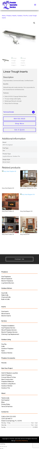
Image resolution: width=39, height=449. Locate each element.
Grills (3, 346)
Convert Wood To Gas (8, 377)
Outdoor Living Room (8, 384)
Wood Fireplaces (6, 279)
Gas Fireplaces (6, 277)
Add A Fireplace (6, 375)
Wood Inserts (5, 314)
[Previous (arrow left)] (0, 448)
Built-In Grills (5, 299)
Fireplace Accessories (8, 358)
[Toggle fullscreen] (2, 446)
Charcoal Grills (6, 297)
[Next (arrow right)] (2, 448)
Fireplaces (4, 272)
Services (4, 321)
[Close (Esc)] (6, 446)
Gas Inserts (5, 311)
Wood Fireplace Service (9, 330)
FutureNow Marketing (21, 440)
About (3, 393)
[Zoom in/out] (0, 446)
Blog (2, 402)
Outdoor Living (6, 339)
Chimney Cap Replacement (10, 334)
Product (9, 15)
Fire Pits (3, 344)
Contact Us (4, 412)
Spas (3, 351)
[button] (34, 23)
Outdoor (19, 15)
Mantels (3, 363)
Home (3, 15)
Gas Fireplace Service (8, 328)
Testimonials (5, 398)
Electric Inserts (6, 316)
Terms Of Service (6, 406)
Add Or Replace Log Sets (9, 373)
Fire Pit (25, 15)
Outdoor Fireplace (7, 348)
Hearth (14, 15)
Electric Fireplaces (7, 281)
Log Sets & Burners (7, 283)
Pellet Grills (4, 295)
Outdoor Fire (5, 388)
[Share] (4, 446)
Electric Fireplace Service (9, 332)
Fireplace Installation (7, 326)
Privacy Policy (5, 404)
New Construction (7, 379)
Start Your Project (7, 368)
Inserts (3, 307)
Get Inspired (5, 400)
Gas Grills (4, 293)
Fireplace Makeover (7, 381)
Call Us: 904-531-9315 (8, 416)
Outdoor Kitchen (6, 288)
